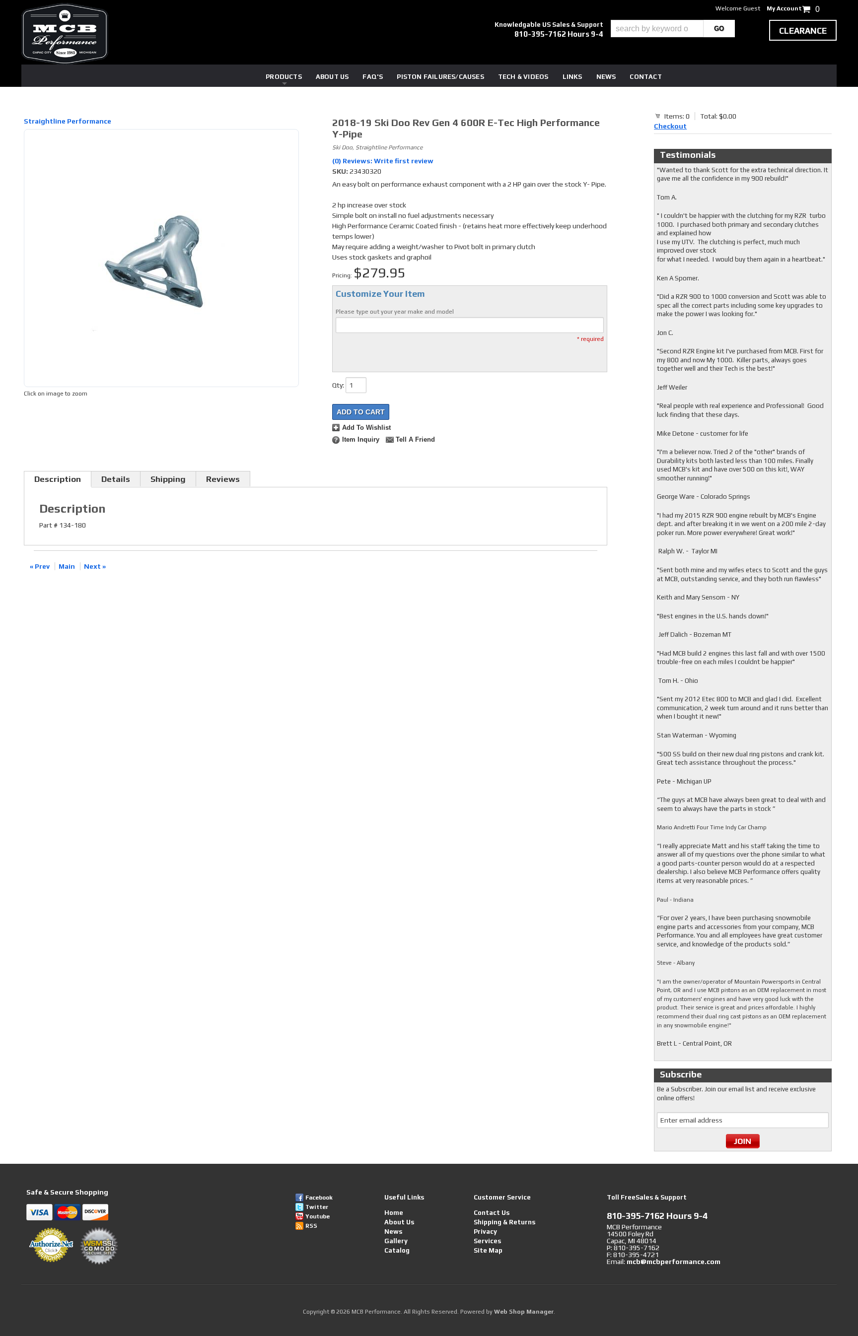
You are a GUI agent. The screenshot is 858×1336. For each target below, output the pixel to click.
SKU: (341, 171)
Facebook (319, 1197)
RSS (311, 1225)
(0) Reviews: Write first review (382, 161)
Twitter (316, 1206)
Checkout (670, 126)
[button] (673, 28)
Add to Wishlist (366, 427)
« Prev (40, 566)
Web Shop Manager (524, 1311)
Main (67, 566)
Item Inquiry (360, 439)
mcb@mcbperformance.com (673, 1262)
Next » (95, 566)
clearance (803, 31)
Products (284, 76)
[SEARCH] (719, 28)
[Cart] (658, 116)
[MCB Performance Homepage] (64, 34)
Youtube (317, 1216)
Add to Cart (361, 412)
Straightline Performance (67, 121)
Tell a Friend (415, 439)
